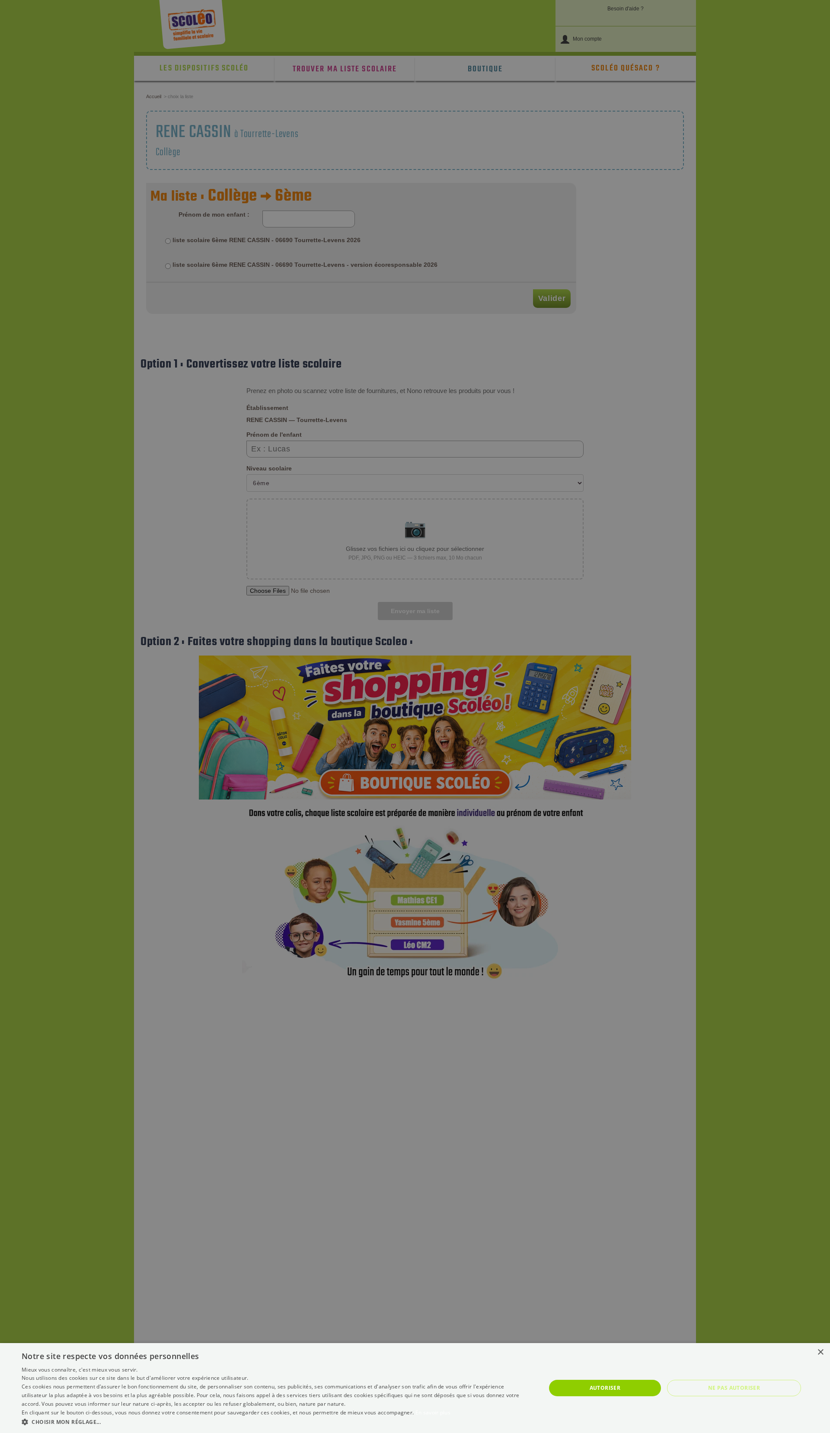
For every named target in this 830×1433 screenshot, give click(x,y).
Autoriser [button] (605, 1387)
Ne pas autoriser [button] (734, 1387)
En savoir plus (432, 1412)
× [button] (820, 1352)
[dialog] (415, 1388)
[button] (276, 1422)
